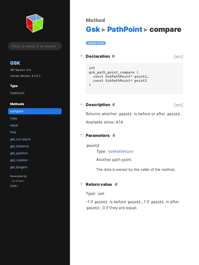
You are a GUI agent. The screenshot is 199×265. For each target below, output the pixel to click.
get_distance (19, 146)
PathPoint (17, 93)
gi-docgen (18, 180)
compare (16, 111)
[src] (178, 56)
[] (82, 55)
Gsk (15, 63)
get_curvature (20, 139)
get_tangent (18, 167)
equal (14, 125)
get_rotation (19, 160)
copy (13, 118)
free (13, 132)
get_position (19, 153)
